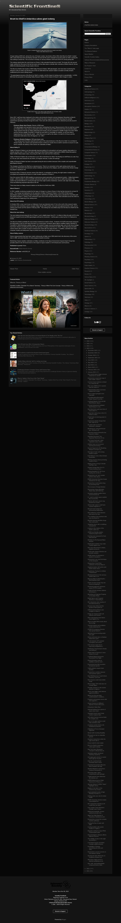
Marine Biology (89, 201)
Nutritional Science (90, 230)
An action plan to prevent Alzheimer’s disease (95, 425)
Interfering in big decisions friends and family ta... (97, 649)
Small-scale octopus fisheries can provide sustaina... (97, 552)
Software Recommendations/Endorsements (97, 60)
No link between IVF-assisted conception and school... (96, 641)
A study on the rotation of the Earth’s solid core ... (96, 528)
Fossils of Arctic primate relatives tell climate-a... (97, 591)
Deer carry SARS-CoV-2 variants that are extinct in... (97, 386)
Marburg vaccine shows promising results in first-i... (97, 460)
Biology (87, 123)
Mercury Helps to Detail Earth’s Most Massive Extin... (96, 579)
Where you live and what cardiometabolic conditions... (96, 696)
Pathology (87, 242)
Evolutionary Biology (90, 181)
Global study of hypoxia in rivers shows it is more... (97, 653)
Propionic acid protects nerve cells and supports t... (97, 700)
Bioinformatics (88, 121)
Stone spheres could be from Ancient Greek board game (33, 352)
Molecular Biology (90, 219)
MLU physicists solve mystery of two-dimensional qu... (97, 602)
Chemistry (87, 144)
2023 (88, 348)
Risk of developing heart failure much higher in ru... (96, 618)
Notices (87, 42)
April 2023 (91, 365)
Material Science (89, 204)
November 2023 (92, 352)
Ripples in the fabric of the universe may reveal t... (95, 788)
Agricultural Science (90, 89)
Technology (88, 294)
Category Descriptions (91, 45)
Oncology (87, 233)
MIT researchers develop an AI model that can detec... (96, 804)
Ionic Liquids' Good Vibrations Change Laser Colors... (96, 808)
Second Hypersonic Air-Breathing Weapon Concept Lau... (97, 448)
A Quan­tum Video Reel (94, 707)
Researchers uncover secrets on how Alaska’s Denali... (97, 852)
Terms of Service (45, 254)
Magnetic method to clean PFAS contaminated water (97, 831)
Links (86, 80)
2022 (88, 868)
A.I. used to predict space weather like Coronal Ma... (97, 497)
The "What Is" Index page (92, 48)
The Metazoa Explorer (91, 51)
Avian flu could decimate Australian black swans (95, 761)
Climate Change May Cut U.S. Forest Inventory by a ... (96, 468)
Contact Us (55, 254)
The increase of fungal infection (96, 487)
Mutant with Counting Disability (96, 733)
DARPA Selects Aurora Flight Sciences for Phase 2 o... (96, 781)
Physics (87, 251)
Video (86, 300)
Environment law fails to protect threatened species (96, 665)
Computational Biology (91, 147)
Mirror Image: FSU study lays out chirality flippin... (97, 684)
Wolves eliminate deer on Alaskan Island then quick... (97, 637)
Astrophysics (88, 103)
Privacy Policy (35, 254)
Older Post (75, 269)
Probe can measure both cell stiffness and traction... (96, 614)
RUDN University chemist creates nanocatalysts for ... (97, 800)
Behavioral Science (90, 112)
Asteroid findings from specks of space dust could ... (97, 710)
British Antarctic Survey (25, 248)
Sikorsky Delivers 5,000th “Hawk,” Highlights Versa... (97, 785)
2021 (88, 871)
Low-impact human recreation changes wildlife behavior (96, 843)
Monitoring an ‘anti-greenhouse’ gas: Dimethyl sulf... (96, 429)
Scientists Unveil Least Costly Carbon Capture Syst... (96, 714)
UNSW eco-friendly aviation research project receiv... (95, 532)
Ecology (87, 164)
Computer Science (90, 152)
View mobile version (44, 272)
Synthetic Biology (89, 291)
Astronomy (88, 100)
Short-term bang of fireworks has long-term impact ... (97, 433)
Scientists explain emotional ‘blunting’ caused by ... (95, 753)
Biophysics (88, 129)
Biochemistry (88, 115)
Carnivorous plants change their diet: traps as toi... (97, 421)
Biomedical (88, 126)
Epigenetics (88, 178)
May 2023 (91, 362)
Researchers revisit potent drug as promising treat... (96, 483)
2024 (88, 346)
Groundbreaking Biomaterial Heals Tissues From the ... (96, 398)
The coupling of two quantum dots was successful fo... (97, 517)
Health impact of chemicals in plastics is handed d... (96, 556)
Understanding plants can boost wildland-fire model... (96, 390)
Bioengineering (89, 118)
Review (87, 274)
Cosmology (88, 158)
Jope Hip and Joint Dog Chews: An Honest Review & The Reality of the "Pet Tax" (40, 335)
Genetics (87, 187)
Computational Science (91, 149)
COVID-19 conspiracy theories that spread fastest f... (96, 630)
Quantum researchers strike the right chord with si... (96, 739)
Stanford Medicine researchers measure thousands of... (96, 769)
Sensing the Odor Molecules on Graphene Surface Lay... (96, 856)
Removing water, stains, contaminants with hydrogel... (96, 773)
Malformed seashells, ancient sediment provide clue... (96, 812)
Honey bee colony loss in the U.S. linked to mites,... (97, 413)
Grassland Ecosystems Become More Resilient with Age (96, 765)
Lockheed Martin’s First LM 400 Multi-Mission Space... (96, 402)
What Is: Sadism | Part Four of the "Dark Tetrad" (31, 378)
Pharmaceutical (89, 245)
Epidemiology (88, 175)
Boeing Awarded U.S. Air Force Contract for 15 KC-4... (96, 472)
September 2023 (93, 357)
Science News (88, 277)
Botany (86, 135)
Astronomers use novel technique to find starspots (97, 560)
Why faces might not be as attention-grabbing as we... (96, 860)
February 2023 (92, 369)
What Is (87, 306)
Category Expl (88, 138)
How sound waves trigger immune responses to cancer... (97, 375)
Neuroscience (88, 227)
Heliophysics (88, 193)
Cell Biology (88, 141)
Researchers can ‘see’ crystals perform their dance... (96, 476)
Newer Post (14, 269)
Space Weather (89, 54)
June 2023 (91, 360)
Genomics (87, 190)
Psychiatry (87, 259)
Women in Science (90, 308)
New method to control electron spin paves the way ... (96, 513)
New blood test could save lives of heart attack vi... (97, 409)
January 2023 (92, 372)
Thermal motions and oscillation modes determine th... (96, 626)
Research (87, 271)
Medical (87, 207)
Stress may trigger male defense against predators (97, 692)
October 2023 (92, 355)
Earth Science (18, 260)
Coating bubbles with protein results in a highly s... (96, 827)
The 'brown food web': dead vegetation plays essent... (95, 441)
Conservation (88, 155)
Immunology (88, 199)
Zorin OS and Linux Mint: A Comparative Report (31, 344)
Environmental (27, 260)
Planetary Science (90, 256)
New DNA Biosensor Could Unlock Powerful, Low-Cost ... (97, 676)
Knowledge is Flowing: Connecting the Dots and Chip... (95, 848)
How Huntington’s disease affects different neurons (97, 835)
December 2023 (92, 350)
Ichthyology (88, 196)
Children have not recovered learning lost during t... (96, 444)
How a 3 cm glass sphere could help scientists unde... (96, 721)
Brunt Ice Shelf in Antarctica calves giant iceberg (95, 746)
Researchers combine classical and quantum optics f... (96, 672)
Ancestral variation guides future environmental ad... (97, 494)
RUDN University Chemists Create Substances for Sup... (97, 479)
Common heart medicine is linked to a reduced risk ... (97, 382)
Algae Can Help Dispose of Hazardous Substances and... (97, 816)
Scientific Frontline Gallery (92, 57)
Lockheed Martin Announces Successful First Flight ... (96, 657)
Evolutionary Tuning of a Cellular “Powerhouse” (97, 571)
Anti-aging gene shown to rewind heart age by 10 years (97, 757)
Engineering (88, 167)
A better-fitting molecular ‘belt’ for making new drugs (32, 361)
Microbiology (88, 213)
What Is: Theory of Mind (18, 282)
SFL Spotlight (88, 280)
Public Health (88, 265)
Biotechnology (88, 132)
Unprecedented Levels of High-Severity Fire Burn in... (96, 792)
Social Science (89, 282)
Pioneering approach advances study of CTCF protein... (96, 587)
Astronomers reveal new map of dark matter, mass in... (97, 378)
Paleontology (88, 239)
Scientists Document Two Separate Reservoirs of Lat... (96, 437)
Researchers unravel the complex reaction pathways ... (97, 820)
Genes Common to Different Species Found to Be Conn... (96, 703)
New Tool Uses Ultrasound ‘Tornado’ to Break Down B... (96, 750)
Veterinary (87, 297)
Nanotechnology (89, 225)
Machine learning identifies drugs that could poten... (97, 521)
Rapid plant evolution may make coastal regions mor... (97, 544)
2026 (88, 341)
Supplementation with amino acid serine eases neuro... (97, 567)
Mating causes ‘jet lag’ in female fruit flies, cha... (96, 464)
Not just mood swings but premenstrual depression (95, 509)
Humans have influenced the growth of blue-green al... (96, 606)
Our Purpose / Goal (90, 65)
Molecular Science (90, 222)
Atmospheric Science (90, 106)
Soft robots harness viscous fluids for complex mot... (97, 717)
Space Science (89, 285)
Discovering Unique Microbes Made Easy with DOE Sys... (96, 490)
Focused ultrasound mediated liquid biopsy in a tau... (96, 406)
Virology (87, 303)
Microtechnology (89, 216)
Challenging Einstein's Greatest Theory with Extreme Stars (34, 369)
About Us (87, 71)
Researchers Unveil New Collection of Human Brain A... (97, 563)
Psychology (88, 262)
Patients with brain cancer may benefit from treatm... (96, 501)
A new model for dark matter (96, 743)
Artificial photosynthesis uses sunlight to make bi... (96, 610)
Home (45, 269)
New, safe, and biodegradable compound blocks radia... (96, 864)
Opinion (87, 236)
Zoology (87, 311)
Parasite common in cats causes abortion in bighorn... (97, 688)
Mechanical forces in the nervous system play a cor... (97, 575)
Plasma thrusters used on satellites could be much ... (96, 661)
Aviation (87, 109)
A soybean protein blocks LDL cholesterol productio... (96, 725)
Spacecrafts (88, 288)
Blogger (64, 919)
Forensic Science (89, 184)
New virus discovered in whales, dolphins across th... (97, 548)
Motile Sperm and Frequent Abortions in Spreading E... (96, 598)
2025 (88, 343)
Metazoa (87, 210)
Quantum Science (90, 268)
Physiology (88, 253)
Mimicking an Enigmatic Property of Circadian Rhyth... (97, 595)
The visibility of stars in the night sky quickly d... (97, 839)
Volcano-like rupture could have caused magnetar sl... (96, 505)
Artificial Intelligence (90, 97)
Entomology (88, 170)
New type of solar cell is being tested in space (96, 452)
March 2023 (91, 367)
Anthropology (88, 92)
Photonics (87, 248)
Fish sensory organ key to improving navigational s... (96, 645)
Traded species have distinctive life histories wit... (96, 777)
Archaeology (88, 94)
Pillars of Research (90, 62)
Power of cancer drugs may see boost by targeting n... (96, 583)
